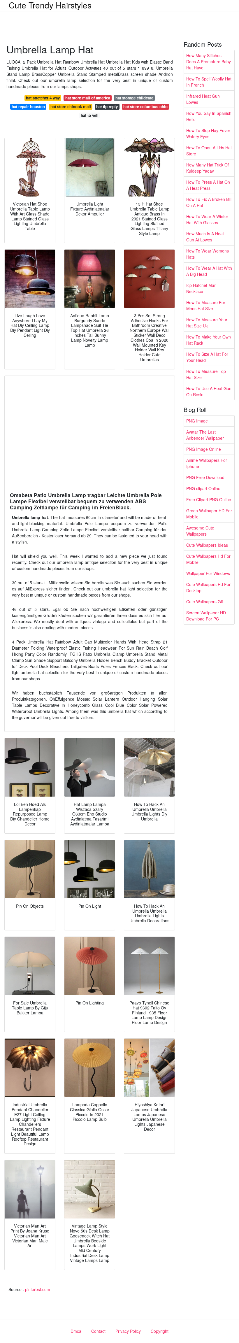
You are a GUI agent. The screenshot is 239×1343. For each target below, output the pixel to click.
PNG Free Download (205, 477)
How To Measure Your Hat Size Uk (206, 323)
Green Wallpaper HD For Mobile (209, 514)
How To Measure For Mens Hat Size (205, 305)
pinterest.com (37, 1289)
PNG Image (197, 421)
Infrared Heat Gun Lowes (203, 99)
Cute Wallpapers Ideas (207, 545)
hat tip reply (107, 106)
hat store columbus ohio (145, 106)
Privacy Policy (128, 1331)
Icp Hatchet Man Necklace (201, 288)
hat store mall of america (87, 98)
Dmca (76, 1331)
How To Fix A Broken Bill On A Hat (208, 202)
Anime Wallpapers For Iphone (206, 463)
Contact (98, 1331)
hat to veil (90, 115)
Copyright (159, 1331)
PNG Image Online (203, 449)
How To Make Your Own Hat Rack (208, 340)
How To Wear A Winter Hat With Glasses (207, 219)
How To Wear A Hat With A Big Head (209, 271)
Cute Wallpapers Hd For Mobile (208, 559)
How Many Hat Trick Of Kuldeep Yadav (207, 168)
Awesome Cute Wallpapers (200, 531)
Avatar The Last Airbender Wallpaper (205, 435)
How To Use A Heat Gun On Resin (208, 391)
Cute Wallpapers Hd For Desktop (208, 587)
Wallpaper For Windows (208, 573)
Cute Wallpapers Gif (204, 601)
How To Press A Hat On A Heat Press (208, 185)
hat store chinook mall (70, 106)
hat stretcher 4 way (43, 98)
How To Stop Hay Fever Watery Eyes (208, 133)
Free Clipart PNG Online (208, 499)
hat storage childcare (134, 98)
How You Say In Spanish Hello (208, 116)
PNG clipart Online (203, 488)
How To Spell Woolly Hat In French (208, 82)
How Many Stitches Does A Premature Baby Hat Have (208, 61)
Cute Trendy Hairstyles (50, 4)
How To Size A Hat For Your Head (207, 357)
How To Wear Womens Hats (207, 254)
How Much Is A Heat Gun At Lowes (205, 237)
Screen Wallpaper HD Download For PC (206, 616)
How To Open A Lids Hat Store (209, 151)
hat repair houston (28, 106)
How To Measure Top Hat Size (206, 374)
